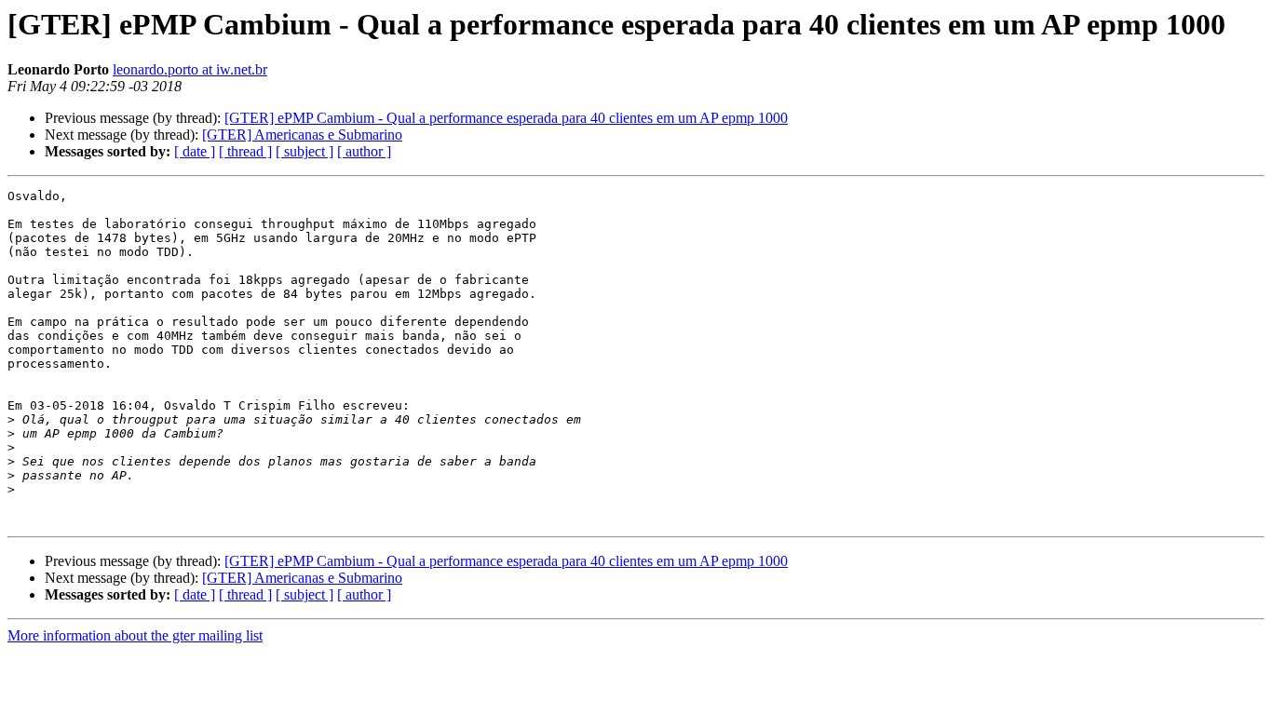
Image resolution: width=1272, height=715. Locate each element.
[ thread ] (245, 151)
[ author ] (364, 151)
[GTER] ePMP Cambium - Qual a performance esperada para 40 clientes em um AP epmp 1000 (506, 118)
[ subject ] (304, 151)
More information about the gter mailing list (135, 635)
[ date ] (194, 151)
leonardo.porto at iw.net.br (190, 69)
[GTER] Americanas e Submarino (302, 134)
